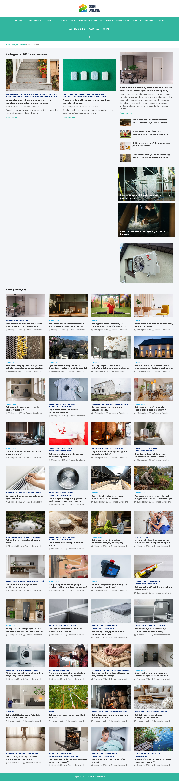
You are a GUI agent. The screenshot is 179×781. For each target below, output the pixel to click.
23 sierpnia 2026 (144, 460)
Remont (160, 21)
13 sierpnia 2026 (144, 765)
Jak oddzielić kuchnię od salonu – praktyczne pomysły (23, 585)
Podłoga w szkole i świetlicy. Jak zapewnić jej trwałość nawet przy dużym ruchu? (149, 134)
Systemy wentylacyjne (30, 493)
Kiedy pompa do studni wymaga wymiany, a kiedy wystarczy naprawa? (68, 585)
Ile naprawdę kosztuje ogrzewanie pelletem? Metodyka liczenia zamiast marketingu (25, 631)
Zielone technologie (144, 451)
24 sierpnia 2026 (144, 413)
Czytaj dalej (10, 117)
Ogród (52, 712)
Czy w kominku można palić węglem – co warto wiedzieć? (110, 452)
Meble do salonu (142, 712)
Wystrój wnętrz (77, 29)
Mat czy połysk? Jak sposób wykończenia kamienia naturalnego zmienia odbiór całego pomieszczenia (110, 368)
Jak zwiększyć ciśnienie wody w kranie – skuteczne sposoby (150, 630)
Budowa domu (35, 21)
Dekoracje (51, 21)
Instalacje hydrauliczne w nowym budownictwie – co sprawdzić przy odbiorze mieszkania (152, 543)
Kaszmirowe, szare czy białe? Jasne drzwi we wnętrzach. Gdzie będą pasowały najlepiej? (24, 326)
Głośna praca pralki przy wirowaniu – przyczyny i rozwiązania (24, 674)
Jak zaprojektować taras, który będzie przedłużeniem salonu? (150, 408)
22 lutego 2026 (71, 106)
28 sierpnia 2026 (15, 330)
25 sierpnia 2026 (58, 416)
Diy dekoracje (98, 670)
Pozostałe (94, 29)
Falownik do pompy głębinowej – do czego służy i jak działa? (109, 585)
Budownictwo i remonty (46, 94)
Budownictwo (27, 94)
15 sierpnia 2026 (15, 763)
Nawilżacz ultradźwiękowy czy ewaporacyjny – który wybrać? (150, 455)
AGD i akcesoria (13, 94)
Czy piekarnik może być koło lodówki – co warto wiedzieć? (68, 760)
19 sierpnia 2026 (58, 635)
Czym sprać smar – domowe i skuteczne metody (63, 411)
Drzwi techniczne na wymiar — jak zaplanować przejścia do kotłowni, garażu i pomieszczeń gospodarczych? (152, 677)
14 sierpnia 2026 (58, 765)
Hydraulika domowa (114, 448)
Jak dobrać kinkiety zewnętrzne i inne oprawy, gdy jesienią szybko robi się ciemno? (153, 368)
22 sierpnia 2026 (58, 504)
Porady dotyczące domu (117, 21)
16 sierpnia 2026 (101, 721)
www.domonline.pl (97, 777)
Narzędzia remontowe (59, 626)
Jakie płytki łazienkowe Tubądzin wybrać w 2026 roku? (23, 716)
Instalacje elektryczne (116, 404)
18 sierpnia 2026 (144, 635)
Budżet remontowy (14, 97)
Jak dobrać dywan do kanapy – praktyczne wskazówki (149, 716)
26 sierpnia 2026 (144, 371)
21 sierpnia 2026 (15, 546)
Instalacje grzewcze (59, 670)
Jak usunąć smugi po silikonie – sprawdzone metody (107, 632)
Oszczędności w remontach (37, 97)
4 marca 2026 (14, 106)
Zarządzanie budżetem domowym (64, 756)
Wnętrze (10, 712)
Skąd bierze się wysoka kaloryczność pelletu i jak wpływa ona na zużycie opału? (151, 157)
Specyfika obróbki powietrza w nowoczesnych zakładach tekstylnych (107, 498)
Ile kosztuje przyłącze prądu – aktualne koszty (106, 408)
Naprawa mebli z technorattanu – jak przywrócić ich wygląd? (110, 674)
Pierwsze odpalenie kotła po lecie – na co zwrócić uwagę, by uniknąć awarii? (67, 676)
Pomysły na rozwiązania (90, 21)
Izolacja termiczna (28, 754)
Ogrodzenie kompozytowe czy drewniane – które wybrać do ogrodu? (68, 366)
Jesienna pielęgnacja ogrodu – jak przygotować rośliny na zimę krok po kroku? (153, 498)
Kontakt (106, 29)
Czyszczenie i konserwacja (91, 94)
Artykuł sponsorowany (17, 320)
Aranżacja (20, 21)
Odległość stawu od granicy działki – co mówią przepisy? (152, 760)
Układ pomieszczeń (35, 581)
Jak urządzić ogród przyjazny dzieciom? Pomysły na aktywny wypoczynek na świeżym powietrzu (109, 543)
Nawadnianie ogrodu (15, 537)
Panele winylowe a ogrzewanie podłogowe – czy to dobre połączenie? (21, 759)
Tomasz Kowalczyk (31, 106)
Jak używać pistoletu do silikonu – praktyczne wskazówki (66, 630)
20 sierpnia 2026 (15, 590)
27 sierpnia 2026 (15, 371)
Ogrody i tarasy (67, 21)
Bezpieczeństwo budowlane (147, 754)
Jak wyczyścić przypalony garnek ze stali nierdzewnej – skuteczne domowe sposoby (67, 501)
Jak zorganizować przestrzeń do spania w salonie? (22, 408)
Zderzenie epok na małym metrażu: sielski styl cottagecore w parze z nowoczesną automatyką (150, 122)
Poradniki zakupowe (72, 97)
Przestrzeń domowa (143, 21)
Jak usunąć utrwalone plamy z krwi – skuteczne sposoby (67, 455)
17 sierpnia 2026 (100, 679)
